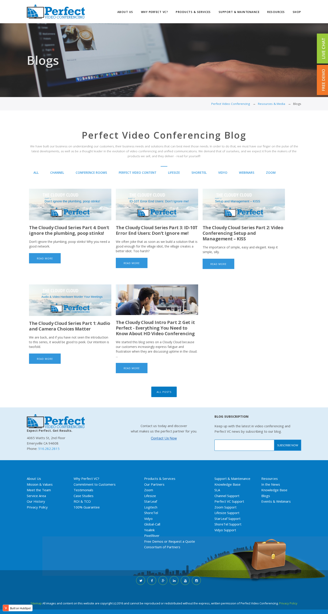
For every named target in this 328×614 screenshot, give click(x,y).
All (36, 173)
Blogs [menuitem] (265, 495)
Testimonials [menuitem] (83, 490)
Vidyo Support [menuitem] (225, 530)
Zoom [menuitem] (148, 490)
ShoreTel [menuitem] (151, 512)
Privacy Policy (288, 603)
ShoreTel (199, 173)
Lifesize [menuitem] (150, 495)
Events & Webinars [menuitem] (276, 501)
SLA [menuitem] (217, 490)
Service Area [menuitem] (36, 495)
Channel (57, 173)
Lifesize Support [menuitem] (226, 512)
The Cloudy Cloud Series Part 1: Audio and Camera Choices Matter (69, 326)
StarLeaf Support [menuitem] (227, 518)
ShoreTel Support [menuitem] (227, 524)
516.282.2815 (49, 448)
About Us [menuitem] (125, 12)
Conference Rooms (91, 173)
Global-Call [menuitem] (152, 524)
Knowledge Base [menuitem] (227, 484)
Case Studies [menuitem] (83, 495)
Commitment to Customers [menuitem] (95, 484)
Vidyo (222, 173)
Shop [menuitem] (297, 12)
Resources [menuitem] (276, 12)
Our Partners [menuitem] (154, 484)
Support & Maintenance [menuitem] (239, 12)
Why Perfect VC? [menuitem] (154, 12)
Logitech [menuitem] (150, 507)
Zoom (271, 173)
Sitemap (36, 603)
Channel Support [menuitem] (226, 495)
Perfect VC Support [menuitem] (229, 501)
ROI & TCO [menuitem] (82, 501)
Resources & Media (271, 104)
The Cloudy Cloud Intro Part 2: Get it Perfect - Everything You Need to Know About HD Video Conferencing (155, 328)
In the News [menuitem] (270, 484)
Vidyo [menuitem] (148, 518)
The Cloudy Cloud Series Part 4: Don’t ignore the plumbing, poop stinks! (69, 230)
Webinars (246, 173)
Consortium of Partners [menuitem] (162, 547)
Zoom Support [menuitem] (225, 507)
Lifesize (174, 173)
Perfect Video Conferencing (230, 104)
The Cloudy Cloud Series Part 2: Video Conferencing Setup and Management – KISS (243, 233)
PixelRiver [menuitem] (152, 535)
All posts (164, 392)
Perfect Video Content (137, 173)
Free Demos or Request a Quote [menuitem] (169, 541)
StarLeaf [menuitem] (150, 501)
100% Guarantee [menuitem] (87, 507)
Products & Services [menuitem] (193, 12)
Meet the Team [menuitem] (39, 490)
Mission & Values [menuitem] (40, 484)
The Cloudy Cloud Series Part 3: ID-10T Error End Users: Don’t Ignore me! (157, 230)
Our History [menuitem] (36, 501)
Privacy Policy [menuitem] (37, 507)
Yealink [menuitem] (149, 530)
